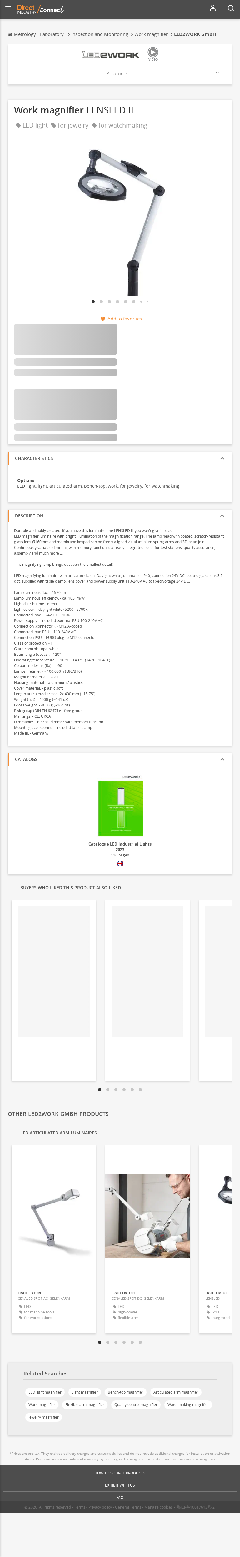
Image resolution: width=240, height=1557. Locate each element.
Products (117, 73)
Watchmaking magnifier (188, 1404)
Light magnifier (85, 1392)
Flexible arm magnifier (84, 1404)
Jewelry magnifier (43, 1417)
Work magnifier (41, 1404)
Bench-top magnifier (125, 1392)
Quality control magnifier (136, 1404)
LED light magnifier (45, 1392)
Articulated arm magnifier (175, 1392)
